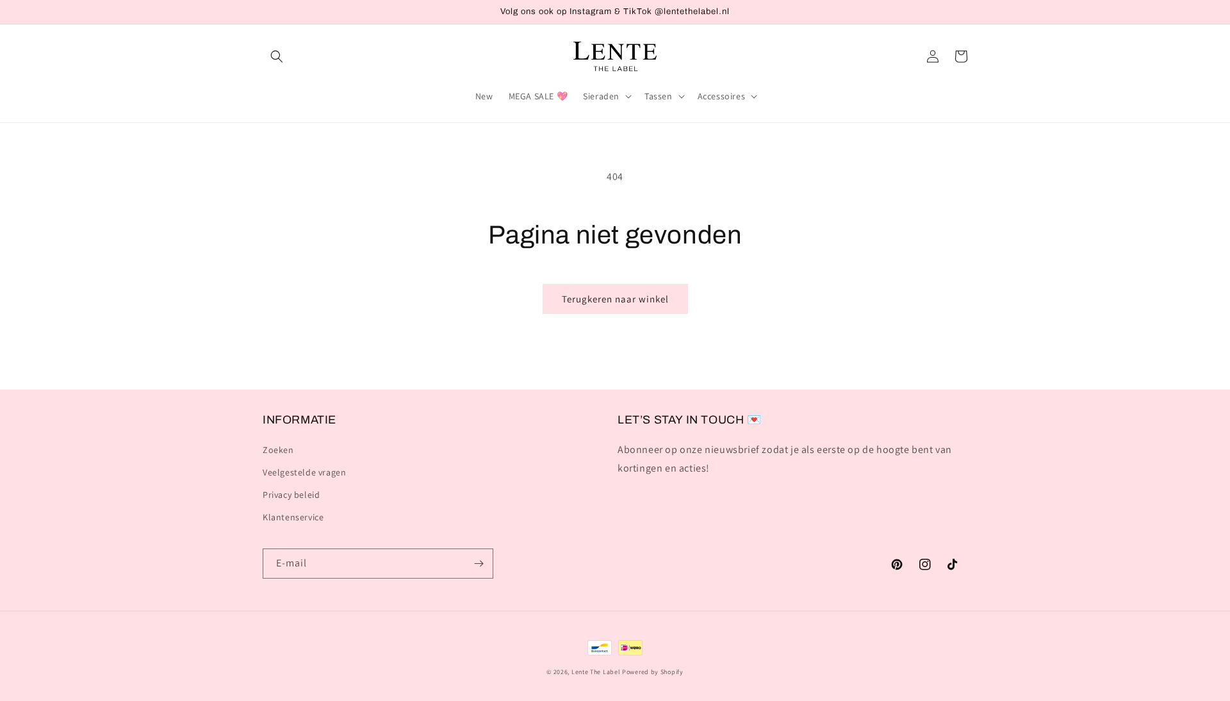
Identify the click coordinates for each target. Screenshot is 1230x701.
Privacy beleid (291, 494)
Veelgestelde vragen (304, 472)
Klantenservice (293, 517)
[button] (277, 56)
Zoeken (278, 450)
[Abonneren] (478, 563)
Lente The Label (596, 672)
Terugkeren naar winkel (615, 299)
